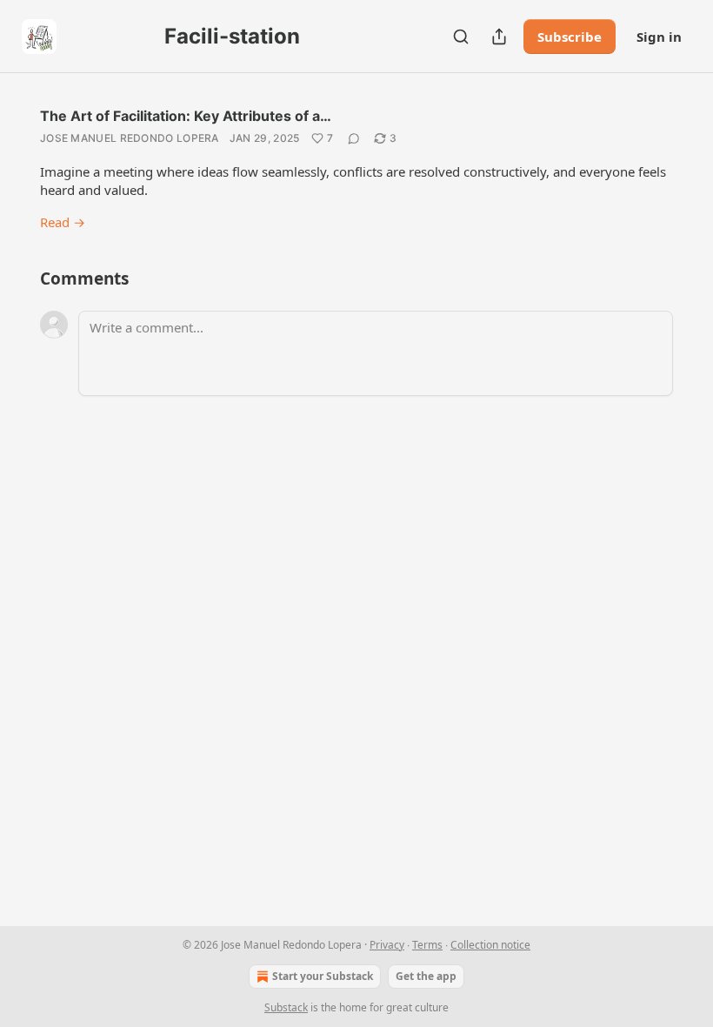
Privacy (387, 944)
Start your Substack (322, 976)
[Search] (460, 36)
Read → (62, 222)
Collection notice (490, 944)
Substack (286, 1007)
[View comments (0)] (354, 138)
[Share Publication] (499, 36)
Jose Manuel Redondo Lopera (129, 137)
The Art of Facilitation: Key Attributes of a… (185, 115)
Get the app (426, 976)
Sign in (659, 36)
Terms (427, 944)
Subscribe (569, 36)
